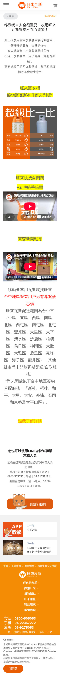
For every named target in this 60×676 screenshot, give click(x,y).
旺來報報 (16, 566)
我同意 (13, 668)
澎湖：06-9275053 (19, 627)
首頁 (5, 566)
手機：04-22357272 (20, 623)
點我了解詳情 (30, 421)
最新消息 (29, 566)
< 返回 (10, 16)
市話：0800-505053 (20, 618)
